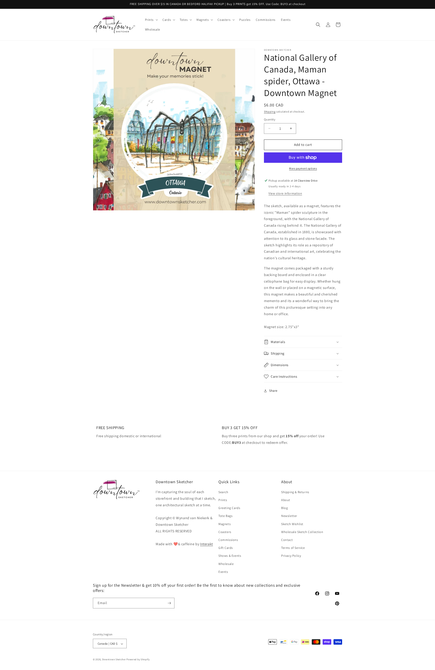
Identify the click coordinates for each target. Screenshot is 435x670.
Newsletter (289, 516)
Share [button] (273, 391)
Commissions (228, 540)
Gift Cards (225, 548)
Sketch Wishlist (292, 524)
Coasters (224, 532)
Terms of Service (293, 548)
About (285, 500)
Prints (222, 500)
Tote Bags (225, 516)
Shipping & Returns (295, 492)
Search (223, 492)
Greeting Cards (229, 508)
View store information (285, 193)
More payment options (303, 168)
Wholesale (226, 564)
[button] (151, 19)
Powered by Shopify (138, 659)
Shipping (270, 111)
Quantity (269, 119)
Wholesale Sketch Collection (302, 532)
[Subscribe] (169, 603)
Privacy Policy (291, 556)
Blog (284, 508)
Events (223, 572)
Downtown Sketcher (114, 659)
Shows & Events (229, 556)
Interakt (206, 544)
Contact (287, 540)
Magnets (224, 524)
